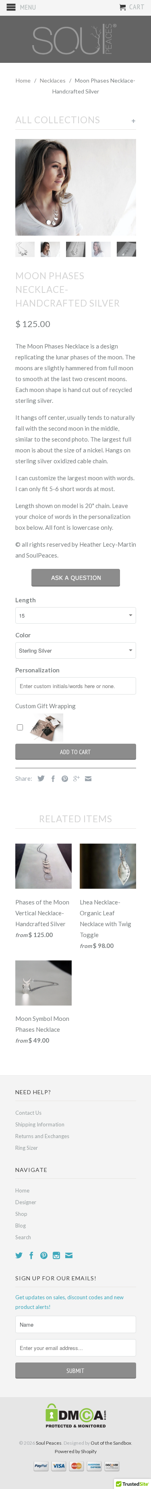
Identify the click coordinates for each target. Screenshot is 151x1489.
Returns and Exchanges (42, 1136)
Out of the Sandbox (111, 1443)
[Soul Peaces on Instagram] (56, 1255)
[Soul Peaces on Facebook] (31, 1255)
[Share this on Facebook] (51, 779)
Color (23, 635)
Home (22, 1190)
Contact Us (28, 1112)
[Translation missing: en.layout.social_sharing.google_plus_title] (74, 779)
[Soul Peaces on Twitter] (19, 1255)
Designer (25, 1202)
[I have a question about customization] (75, 578)
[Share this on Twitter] (39, 778)
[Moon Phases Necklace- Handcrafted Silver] (75, 187)
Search (23, 1237)
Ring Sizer (26, 1148)
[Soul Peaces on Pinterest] (44, 1255)
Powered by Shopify (76, 1451)
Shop (21, 1214)
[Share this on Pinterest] (63, 779)
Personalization (37, 670)
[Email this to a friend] (86, 779)
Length (25, 599)
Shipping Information (39, 1124)
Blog (20, 1225)
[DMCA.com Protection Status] (76, 1426)
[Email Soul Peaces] (68, 1255)
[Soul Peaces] (75, 39)
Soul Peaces (49, 1443)
